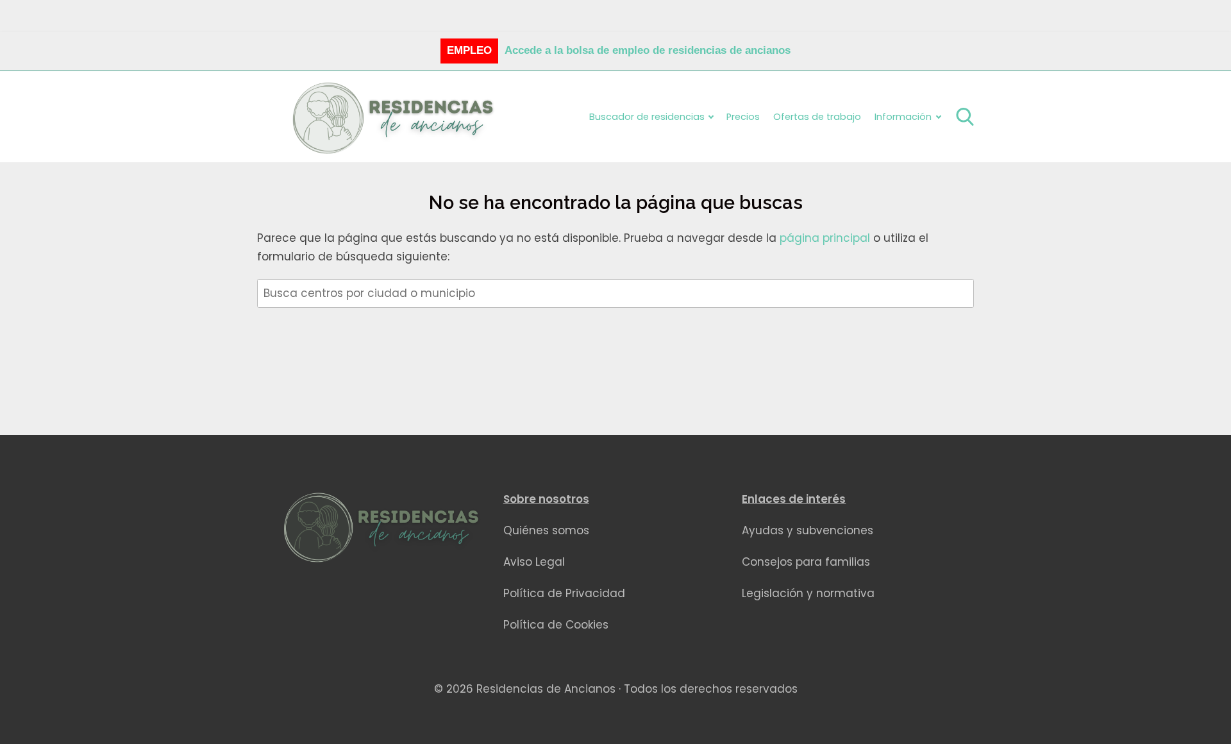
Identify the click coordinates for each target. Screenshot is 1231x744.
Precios (743, 116)
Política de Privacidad (564, 593)
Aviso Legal (534, 562)
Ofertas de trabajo (817, 116)
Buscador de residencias (647, 116)
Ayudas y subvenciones (807, 530)
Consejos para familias (806, 562)
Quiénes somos (546, 530)
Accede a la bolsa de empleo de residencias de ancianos (648, 50)
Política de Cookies (555, 624)
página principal (826, 238)
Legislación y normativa (808, 593)
